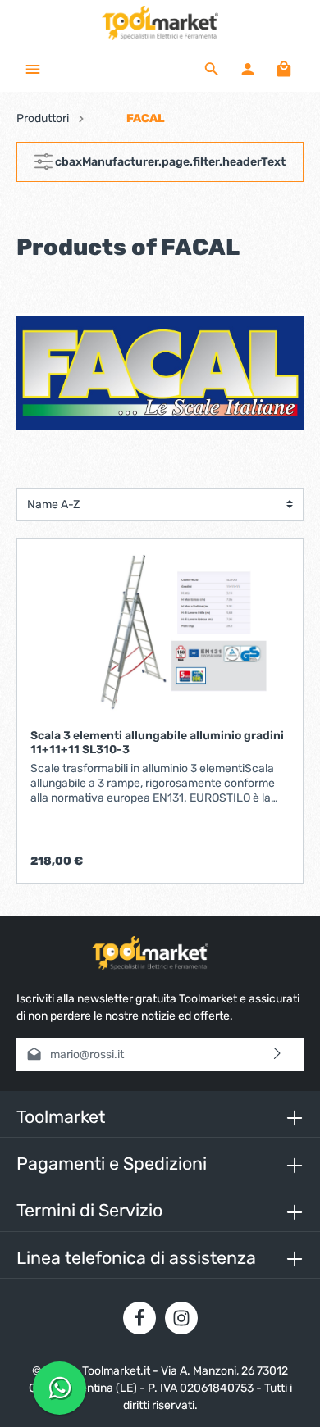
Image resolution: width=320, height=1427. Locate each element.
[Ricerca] (211, 68)
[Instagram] (181, 1318)
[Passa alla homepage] (159, 23)
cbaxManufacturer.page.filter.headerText (169, 162)
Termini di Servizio (89, 1210)
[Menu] (32, 68)
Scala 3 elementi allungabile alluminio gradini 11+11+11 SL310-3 (157, 743)
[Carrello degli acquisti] (283, 68)
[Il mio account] (247, 68)
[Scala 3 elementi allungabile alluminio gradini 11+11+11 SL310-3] (160, 634)
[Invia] (278, 1054)
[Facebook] (139, 1318)
